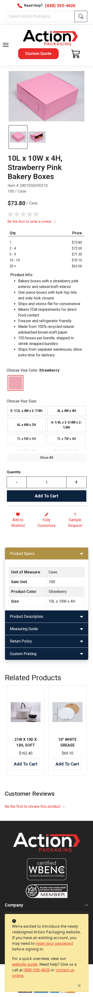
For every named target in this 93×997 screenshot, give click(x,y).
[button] (5, 45)
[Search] (80, 16)
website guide (24, 964)
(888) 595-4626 (37, 970)
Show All (46, 457)
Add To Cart (46, 495)
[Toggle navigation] (5, 45)
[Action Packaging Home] (46, 845)
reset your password (54, 943)
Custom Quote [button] (38, 53)
